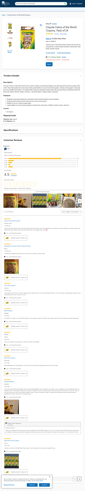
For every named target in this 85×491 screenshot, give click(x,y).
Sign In (48, 39)
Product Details (50, 53)
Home (3, 15)
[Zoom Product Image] (41, 25)
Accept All (44, 485)
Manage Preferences (9, 484)
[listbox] (10, 35)
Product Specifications (64, 53)
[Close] (49, 477)
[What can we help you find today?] (65, 3)
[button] (75, 4)
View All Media (9, 51)
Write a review (63, 33)
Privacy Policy (39, 480)
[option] (10, 26)
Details (64, 57)
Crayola (54, 24)
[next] (9, 47)
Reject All (32, 485)
